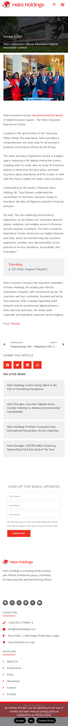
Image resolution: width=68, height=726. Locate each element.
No (31, 720)
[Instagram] (12, 602)
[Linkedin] (25, 602)
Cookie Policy (46, 720)
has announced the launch (47, 115)
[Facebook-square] (5, 602)
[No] (63, 714)
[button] (54, 4)
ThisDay (15, 323)
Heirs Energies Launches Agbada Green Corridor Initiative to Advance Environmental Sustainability (33, 408)
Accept (20, 720)
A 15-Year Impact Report (27, 269)
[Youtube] (39, 602)
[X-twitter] (19, 602)
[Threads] (32, 602)
